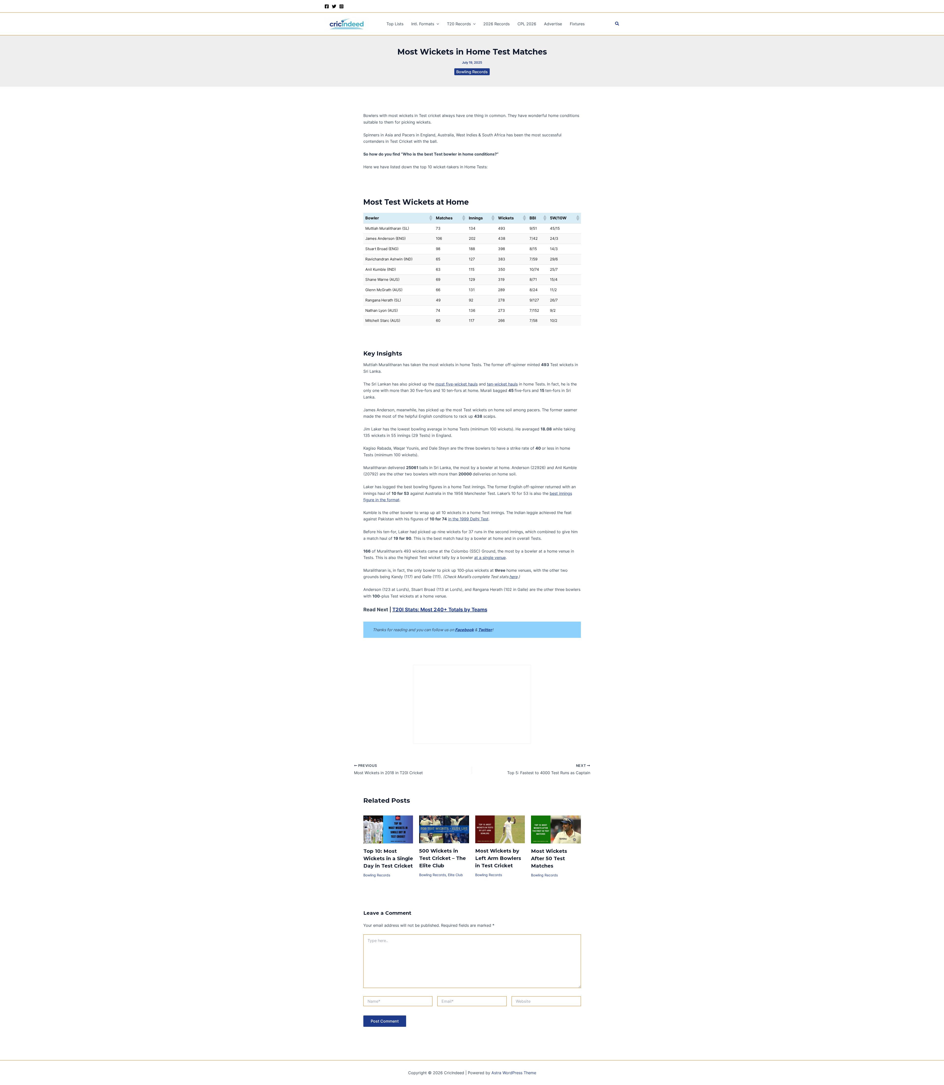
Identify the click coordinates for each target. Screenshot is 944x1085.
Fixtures (577, 23)
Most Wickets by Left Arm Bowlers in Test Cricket (498, 858)
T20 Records (459, 23)
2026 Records (496, 23)
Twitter (485, 629)
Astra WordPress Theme (513, 1072)
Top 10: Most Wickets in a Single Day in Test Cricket (388, 858)
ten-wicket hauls (502, 384)
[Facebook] (326, 6)
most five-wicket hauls (456, 384)
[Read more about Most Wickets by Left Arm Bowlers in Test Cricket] (500, 829)
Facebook (464, 629)
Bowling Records (472, 71)
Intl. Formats (422, 23)
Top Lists (394, 23)
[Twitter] (334, 6)
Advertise (553, 23)
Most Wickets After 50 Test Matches (549, 858)
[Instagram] (341, 6)
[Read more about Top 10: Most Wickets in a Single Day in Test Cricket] (388, 829)
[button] (436, 24)
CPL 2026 (526, 23)
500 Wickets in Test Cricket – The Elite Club (442, 858)
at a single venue (490, 557)
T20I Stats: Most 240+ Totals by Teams (439, 610)
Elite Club (455, 875)
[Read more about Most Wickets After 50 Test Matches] (556, 829)
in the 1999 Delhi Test (468, 518)
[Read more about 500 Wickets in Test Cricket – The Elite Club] (444, 829)
